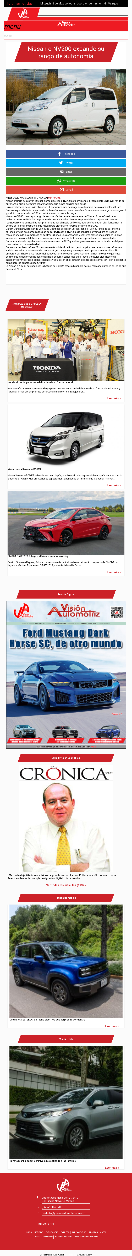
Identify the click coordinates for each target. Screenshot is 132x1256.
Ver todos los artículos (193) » (66, 885)
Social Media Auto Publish (52, 1255)
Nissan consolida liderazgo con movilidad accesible (73, 3)
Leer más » (114, 398)
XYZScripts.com (84, 1255)
